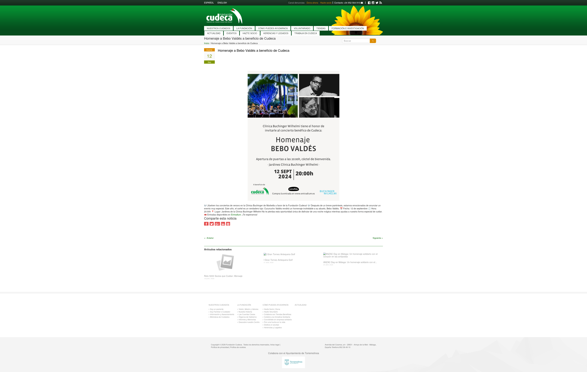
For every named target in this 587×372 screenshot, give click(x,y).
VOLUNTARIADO (302, 28)
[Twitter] (377, 2)
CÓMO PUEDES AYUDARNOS (273, 28)
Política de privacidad (220, 347)
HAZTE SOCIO (250, 33)
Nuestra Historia (245, 311)
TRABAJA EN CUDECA (305, 33)
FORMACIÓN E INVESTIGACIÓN (348, 28)
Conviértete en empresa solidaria (278, 319)
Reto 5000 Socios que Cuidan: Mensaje (223, 276)
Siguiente (378, 237)
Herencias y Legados (273, 327)
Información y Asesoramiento (222, 314)
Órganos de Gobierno (248, 317)
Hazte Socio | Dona (272, 309)
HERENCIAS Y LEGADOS (275, 33)
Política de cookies (238, 347)
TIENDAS (320, 28)
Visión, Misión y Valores (248, 309)
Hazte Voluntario (271, 311)
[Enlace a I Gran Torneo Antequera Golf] (292, 254)
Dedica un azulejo (271, 324)
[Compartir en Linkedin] (223, 223)
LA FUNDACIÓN (244, 28)
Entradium (236, 214)
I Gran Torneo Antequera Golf (278, 260)
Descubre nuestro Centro (249, 322)
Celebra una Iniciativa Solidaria (277, 317)
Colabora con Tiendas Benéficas (277, 314)
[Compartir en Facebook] (206, 223)
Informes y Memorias (247, 319)
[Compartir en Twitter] (211, 223)
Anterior (209, 237)
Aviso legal (274, 344)
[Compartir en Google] (217, 223)
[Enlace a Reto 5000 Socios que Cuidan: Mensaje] (232, 262)
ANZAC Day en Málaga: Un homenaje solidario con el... (350, 262)
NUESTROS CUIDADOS (218, 28)
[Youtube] (373, 2)
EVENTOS (231, 33)
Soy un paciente (216, 309)
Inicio (206, 43)
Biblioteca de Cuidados (219, 317)
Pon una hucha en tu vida (274, 322)
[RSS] (380, 2)
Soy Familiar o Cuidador (220, 311)
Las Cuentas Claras (247, 314)
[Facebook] (369, 2)
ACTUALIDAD (213, 33)
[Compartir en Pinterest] (228, 223)
